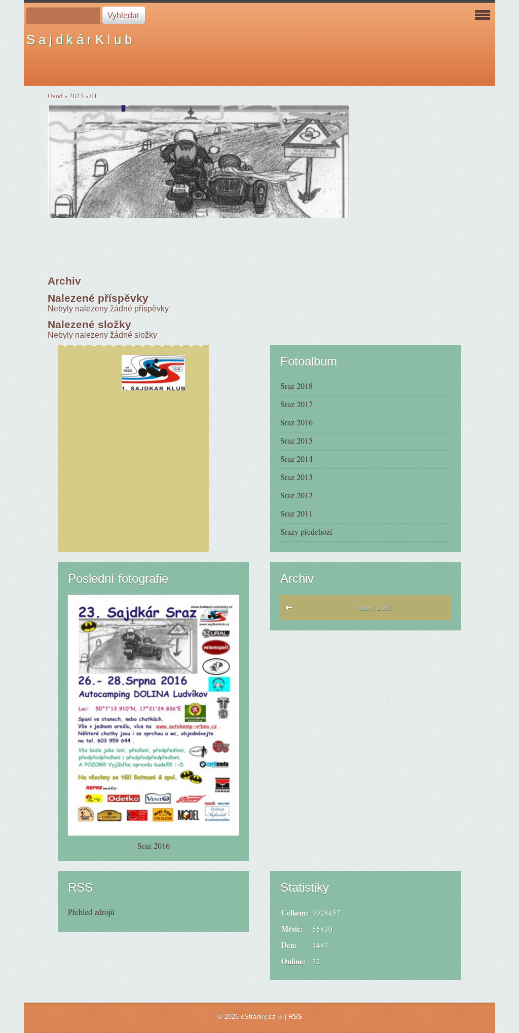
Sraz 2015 (296, 440)
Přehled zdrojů (91, 911)
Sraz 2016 (296, 422)
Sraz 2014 (296, 458)
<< (291, 610)
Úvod (55, 95)
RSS (295, 1016)
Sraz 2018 (296, 385)
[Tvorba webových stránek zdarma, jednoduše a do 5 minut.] (281, 1017)
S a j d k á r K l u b (79, 39)
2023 (76, 95)
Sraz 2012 (296, 495)
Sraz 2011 (296, 513)
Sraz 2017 (296, 404)
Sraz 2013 (296, 476)
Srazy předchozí (306, 531)
